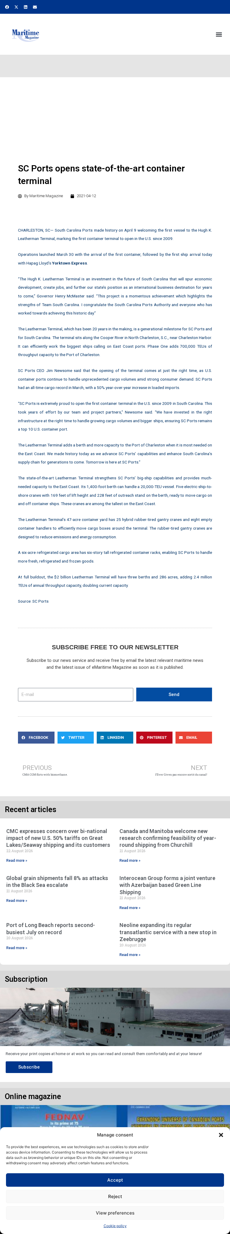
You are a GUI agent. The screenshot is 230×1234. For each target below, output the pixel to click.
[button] (221, 1135)
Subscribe (29, 1067)
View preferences (115, 1213)
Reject (115, 1196)
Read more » (16, 860)
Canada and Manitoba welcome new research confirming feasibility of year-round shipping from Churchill (167, 838)
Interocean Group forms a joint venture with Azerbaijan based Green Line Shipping (167, 885)
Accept (115, 1180)
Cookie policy (115, 1226)
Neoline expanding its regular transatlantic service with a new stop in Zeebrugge (168, 932)
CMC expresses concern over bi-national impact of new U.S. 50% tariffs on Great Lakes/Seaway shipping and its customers (58, 838)
